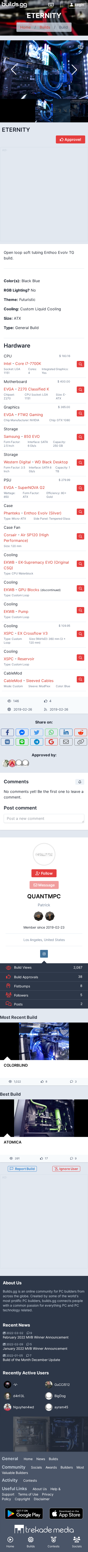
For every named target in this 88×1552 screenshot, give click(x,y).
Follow (46, 873)
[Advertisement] (44, 1224)
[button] (74, 69)
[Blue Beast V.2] (30, 1434)
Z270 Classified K (33, 389)
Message (46, 885)
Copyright (22, 1499)
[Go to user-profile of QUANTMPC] (44, 854)
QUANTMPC (44, 896)
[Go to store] (80, 364)
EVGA (9, 389)
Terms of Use (28, 1494)
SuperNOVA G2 (31, 487)
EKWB (9, 562)
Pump (23, 611)
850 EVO (32, 436)
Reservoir (26, 658)
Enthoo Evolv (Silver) (42, 513)
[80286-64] (66, 1434)
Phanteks (12, 513)
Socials (36, 1467)
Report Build (25, 1169)
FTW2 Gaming (30, 414)
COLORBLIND (16, 1065)
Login (79, 5)
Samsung (12, 436)
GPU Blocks (28, 589)
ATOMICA (13, 1142)
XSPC (9, 633)
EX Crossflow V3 (33, 633)
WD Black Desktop (51, 462)
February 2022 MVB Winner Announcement (36, 1337)
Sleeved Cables (40, 680)
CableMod (13, 680)
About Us (40, 1489)
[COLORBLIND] (44, 1041)
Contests (30, 1480)
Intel (7, 363)
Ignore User (68, 1169)
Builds (45, 27)
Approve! (72, 139)
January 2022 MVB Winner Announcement (35, 1348)
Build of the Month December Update (31, 1360)
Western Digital (17, 462)
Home (25, 27)
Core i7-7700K (28, 363)
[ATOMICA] (44, 1118)
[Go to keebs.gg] (51, 4)
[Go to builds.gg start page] (14, 4)
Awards (51, 1467)
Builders (67, 1467)
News (40, 1459)
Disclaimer (42, 1499)
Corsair (10, 534)
